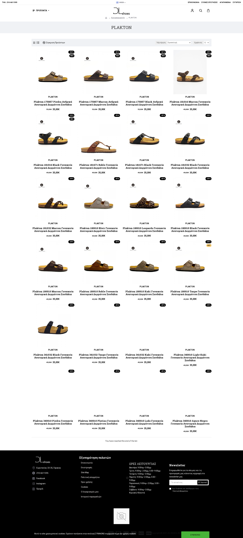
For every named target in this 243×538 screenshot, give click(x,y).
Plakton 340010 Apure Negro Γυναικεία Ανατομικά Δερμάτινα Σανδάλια (190, 423)
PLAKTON (53, 97)
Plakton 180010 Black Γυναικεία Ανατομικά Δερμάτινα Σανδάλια (190, 230)
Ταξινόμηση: (161, 43)
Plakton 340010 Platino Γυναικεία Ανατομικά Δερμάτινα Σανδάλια (98, 422)
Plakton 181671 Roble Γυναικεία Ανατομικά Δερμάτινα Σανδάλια (98, 166)
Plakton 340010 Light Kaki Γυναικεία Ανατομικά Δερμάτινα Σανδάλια (190, 357)
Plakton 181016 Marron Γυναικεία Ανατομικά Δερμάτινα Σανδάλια (190, 103)
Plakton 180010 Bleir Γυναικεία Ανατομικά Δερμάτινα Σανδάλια (99, 230)
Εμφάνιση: (198, 43)
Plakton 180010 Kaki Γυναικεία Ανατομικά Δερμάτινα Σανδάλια (144, 293)
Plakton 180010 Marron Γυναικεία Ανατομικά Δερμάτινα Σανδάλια (52, 293)
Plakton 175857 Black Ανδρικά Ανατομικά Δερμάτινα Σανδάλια (144, 103)
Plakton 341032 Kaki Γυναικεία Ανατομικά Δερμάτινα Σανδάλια (144, 356)
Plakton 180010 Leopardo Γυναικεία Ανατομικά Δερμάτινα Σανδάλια (144, 230)
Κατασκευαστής (118, 18)
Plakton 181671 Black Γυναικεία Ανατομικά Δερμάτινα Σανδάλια (144, 166)
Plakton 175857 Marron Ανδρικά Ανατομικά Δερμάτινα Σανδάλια (98, 103)
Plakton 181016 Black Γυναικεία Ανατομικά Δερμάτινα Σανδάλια (53, 166)
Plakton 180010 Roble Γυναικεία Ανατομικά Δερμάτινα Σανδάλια (98, 293)
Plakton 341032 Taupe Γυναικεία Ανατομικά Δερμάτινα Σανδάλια (98, 356)
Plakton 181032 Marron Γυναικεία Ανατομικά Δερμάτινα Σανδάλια (52, 230)
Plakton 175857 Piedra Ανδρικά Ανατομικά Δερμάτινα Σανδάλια (53, 103)
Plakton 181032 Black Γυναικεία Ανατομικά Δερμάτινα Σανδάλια (190, 166)
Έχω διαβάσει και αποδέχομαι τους (185, 490)
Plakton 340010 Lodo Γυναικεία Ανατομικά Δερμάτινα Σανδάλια (144, 422)
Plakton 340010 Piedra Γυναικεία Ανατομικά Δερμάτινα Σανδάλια (53, 422)
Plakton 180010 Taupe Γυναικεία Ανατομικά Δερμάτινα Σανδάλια (190, 293)
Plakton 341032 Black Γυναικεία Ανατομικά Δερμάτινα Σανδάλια (52, 356)
